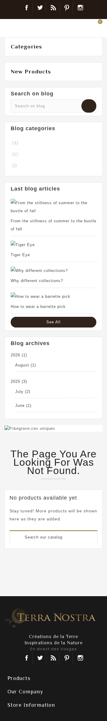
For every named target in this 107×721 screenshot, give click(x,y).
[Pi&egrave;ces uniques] (29, 428)
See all (53, 322)
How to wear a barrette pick (38, 306)
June (23, 405)
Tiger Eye (20, 255)
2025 (19, 381)
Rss (53, 658)
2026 (19, 355)
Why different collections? (37, 280)
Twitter (40, 7)
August (25, 365)
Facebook (26, 7)
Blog (53, 7)
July (22, 391)
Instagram (80, 7)
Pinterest (67, 7)
